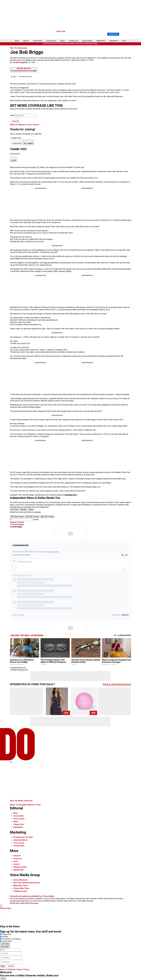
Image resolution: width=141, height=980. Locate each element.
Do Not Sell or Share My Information (24, 903)
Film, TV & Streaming (18, 48)
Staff (15, 861)
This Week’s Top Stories (11, 939)
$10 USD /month (17, 517)
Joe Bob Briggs (18, 62)
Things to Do (7, 934)
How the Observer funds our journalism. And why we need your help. (70, 44)
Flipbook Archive (20, 867)
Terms (29, 125)
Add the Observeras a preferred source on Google (23, 69)
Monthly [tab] (23, 510)
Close (3, 978)
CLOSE (13, 160)
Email (12, 115)
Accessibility (32, 896)
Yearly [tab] (31, 510)
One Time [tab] (14, 510)
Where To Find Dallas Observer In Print (25, 805)
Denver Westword (20, 880)
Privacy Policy (18, 846)
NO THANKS (28, 143)
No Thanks (5, 947)
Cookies (24, 896)
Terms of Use (18, 843)
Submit (11, 966)
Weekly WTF (101, 41)
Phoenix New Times (21, 888)
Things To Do (73, 41)
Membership (18, 870)
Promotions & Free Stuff (23, 837)
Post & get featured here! (117, 684)
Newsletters (114, 41)
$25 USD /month (32, 517)
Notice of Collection (17, 125)
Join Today (5, 944)
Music (62, 41)
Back (3, 966)
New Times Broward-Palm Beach (26, 883)
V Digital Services (20, 891)
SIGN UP (15, 121)
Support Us (113, 34)
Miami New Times (20, 885)
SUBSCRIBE (16, 143)
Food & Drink (37, 41)
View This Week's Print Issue (21, 801)
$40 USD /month (47, 517)
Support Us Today (17, 522)
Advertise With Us (20, 840)
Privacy (36, 125)
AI (38, 896)
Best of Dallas (87, 41)
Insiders (5, 937)
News (17, 41)
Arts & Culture (51, 41)
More (124, 41)
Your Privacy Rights (46, 896)
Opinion (26, 41)
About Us (17, 856)
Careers (16, 864)
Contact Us (17, 859)
